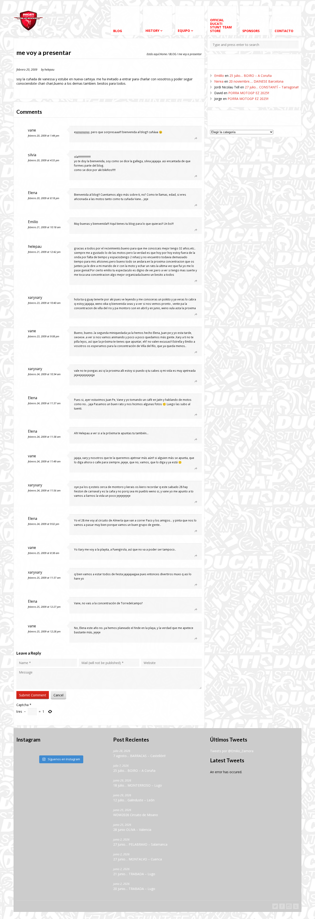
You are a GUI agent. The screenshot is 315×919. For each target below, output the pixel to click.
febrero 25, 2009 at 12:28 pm (44, 631)
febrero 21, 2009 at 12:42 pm (44, 252)
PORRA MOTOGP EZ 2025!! (248, 93)
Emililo (219, 75)
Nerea (218, 81)
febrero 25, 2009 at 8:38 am (43, 553)
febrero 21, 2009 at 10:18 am (44, 227)
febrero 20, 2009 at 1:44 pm (43, 135)
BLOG (172, 54)
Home (163, 54)
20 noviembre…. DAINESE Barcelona (256, 81)
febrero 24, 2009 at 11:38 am (44, 436)
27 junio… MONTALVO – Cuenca (137, 859)
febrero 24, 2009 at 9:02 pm (43, 524)
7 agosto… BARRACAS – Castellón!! (139, 756)
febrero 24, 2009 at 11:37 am (44, 403)
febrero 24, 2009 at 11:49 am (44, 461)
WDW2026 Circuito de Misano (135, 815)
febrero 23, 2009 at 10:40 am (44, 303)
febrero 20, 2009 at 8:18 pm (43, 198)
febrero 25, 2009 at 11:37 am (44, 577)
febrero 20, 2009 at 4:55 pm (43, 160)
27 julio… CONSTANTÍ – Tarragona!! (272, 87)
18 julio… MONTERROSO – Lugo (137, 785)
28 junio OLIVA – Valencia (132, 829)
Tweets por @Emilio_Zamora (231, 751)
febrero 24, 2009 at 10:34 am (44, 374)
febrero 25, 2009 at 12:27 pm (44, 606)
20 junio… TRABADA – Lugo (134, 888)
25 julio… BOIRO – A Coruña (250, 75)
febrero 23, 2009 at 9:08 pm (43, 336)
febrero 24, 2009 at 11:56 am (44, 490)
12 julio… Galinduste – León (134, 800)
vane (32, 130)
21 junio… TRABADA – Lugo (134, 874)
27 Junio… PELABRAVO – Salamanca (140, 844)
